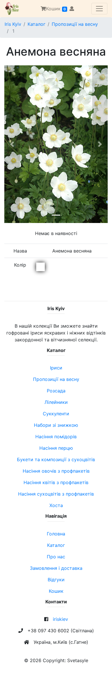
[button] (12, 144)
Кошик (56, 8)
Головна (56, 534)
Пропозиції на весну (75, 24)
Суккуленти (56, 413)
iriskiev (60, 619)
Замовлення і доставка (56, 568)
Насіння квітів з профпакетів (56, 482)
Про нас (56, 556)
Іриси (56, 368)
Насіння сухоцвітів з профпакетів (56, 494)
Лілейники (56, 402)
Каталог (36, 24)
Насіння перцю (56, 448)
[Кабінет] (71, 8)
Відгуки (56, 579)
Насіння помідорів (56, 436)
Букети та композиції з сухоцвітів (56, 459)
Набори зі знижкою (56, 425)
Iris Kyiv (13, 24)
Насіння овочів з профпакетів (56, 471)
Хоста (56, 505)
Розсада (56, 391)
